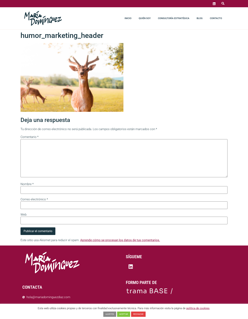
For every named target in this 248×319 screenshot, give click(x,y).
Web (24, 214)
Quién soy (145, 18)
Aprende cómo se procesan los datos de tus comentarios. (120, 240)
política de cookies (198, 308)
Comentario (29, 136)
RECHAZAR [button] (138, 314)
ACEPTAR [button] (123, 314)
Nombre (27, 184)
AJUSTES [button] (109, 314)
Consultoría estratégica (173, 18)
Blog (200, 18)
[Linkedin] (214, 4)
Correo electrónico (34, 199)
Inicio (128, 18)
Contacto (216, 18)
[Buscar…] (223, 3)
